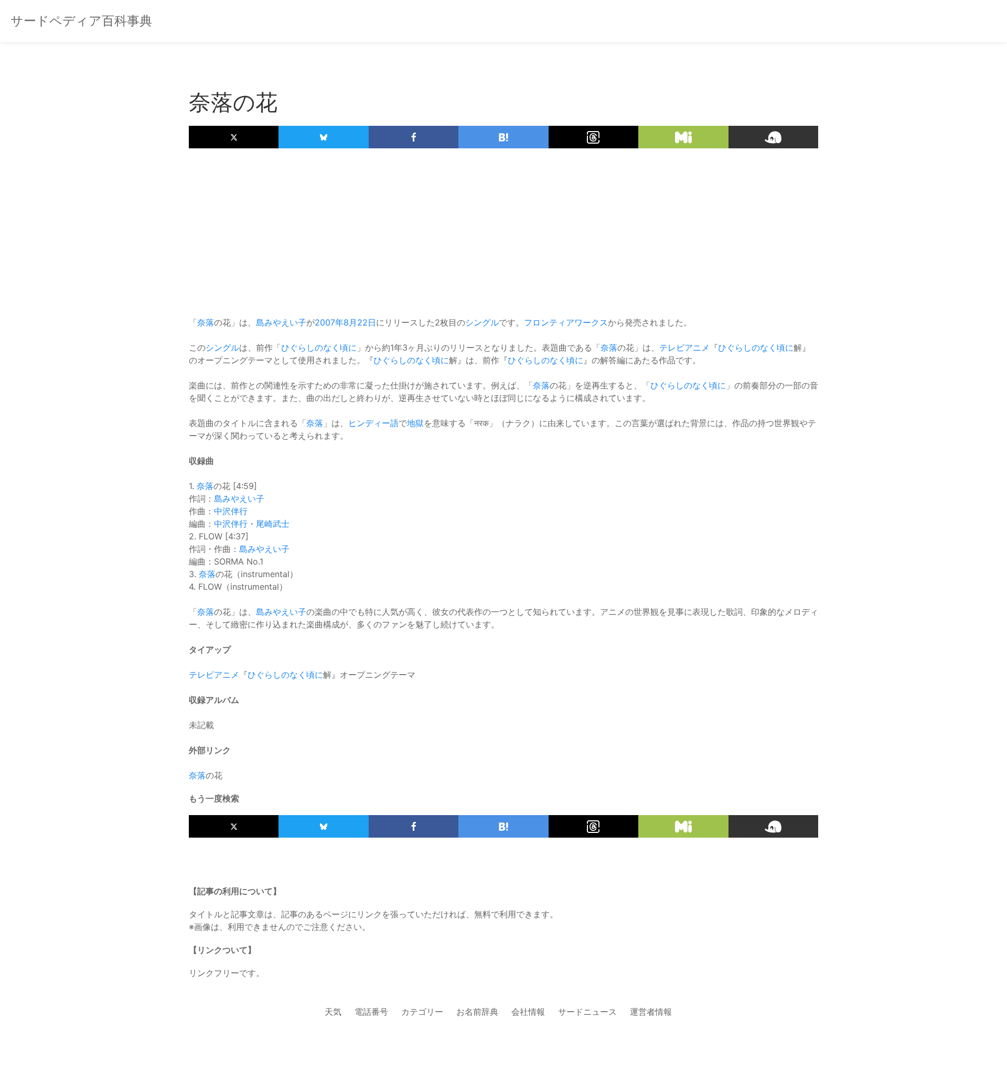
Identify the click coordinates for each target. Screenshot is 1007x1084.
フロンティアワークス (566, 322)
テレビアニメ (684, 347)
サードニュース (587, 1011)
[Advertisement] (503, 232)
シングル (482, 322)
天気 (333, 1011)
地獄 (415, 423)
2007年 (329, 322)
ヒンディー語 (373, 423)
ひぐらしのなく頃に (319, 347)
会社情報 (528, 1011)
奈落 (205, 322)
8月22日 (360, 322)
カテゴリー (422, 1011)
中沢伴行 (231, 511)
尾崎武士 (273, 523)
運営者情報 (651, 1011)
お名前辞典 (477, 1011)
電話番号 (371, 1011)
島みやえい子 (281, 322)
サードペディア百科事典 (81, 20)
